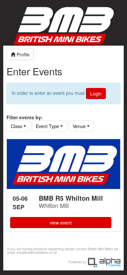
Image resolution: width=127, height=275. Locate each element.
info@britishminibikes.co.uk (37, 252)
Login (96, 93)
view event (61, 222)
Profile (22, 54)
